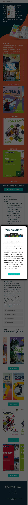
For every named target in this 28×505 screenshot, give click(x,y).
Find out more (14, 274)
